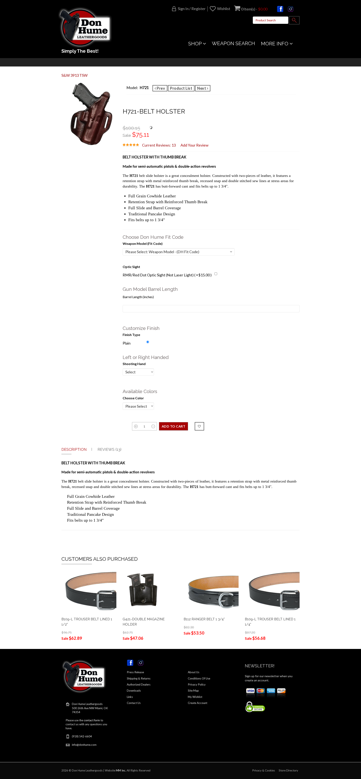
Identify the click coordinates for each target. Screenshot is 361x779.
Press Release (135, 672)
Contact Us (134, 703)
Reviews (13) (109, 449)
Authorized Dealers (138, 684)
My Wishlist (195, 697)
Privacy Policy (197, 684)
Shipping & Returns (138, 678)
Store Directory (288, 770)
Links (130, 697)
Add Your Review (194, 145)
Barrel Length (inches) (138, 297)
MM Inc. (121, 770)
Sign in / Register (192, 8)
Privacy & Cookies (263, 770)
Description (74, 449)
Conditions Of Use (199, 678)
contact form (92, 720)
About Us (193, 672)
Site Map (193, 690)
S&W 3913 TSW (74, 75)
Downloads (134, 690)
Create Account (197, 703)
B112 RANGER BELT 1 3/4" (204, 619)
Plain (127, 343)
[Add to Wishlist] (199, 426)
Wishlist (223, 8)
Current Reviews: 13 (159, 145)
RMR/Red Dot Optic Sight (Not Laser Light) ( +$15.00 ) (167, 275)
